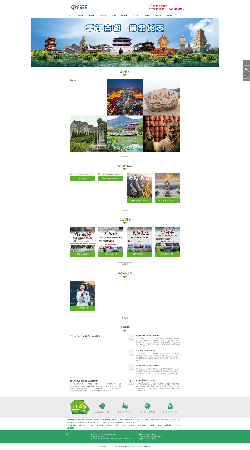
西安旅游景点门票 (145, 420)
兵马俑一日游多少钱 (166, 420)
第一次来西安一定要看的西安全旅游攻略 (84, 381)
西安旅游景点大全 (101, 420)
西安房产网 (119, 420)
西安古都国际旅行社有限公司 (85, 420)
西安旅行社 (108, 422)
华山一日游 (135, 420)
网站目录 (155, 420)
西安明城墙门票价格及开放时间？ (146, 350)
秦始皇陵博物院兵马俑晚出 (111, 178)
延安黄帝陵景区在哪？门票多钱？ (146, 380)
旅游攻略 (176, 420)
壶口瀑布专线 (83, 178)
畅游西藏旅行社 (117, 422)
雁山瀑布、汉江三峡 (83, 254)
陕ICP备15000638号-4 (143, 446)
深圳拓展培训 (84, 422)
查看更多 (125, 156)
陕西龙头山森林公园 (111, 254)
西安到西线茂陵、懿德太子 (167, 200)
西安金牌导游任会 (82, 308)
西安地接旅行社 (129, 422)
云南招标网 (127, 420)
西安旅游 (111, 420)
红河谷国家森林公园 (167, 254)
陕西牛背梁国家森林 (139, 254)
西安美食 (76, 422)
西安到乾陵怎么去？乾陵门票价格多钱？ (148, 365)
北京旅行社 (93, 422)
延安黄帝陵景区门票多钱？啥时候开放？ (148, 335)
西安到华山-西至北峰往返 (139, 200)
